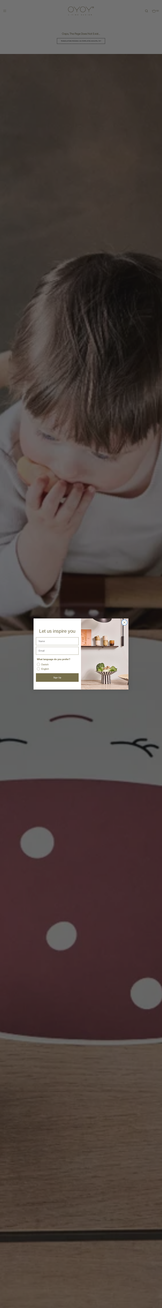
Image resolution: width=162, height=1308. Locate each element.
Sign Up (57, 677)
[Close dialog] (124, 622)
